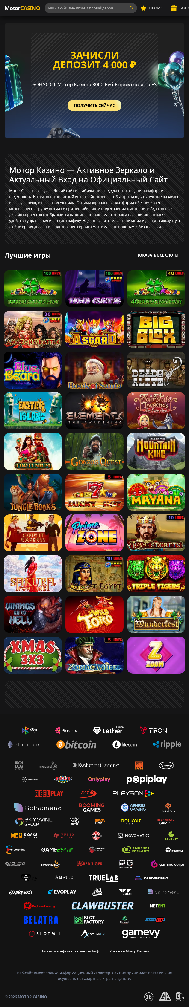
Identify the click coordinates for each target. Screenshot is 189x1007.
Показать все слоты (157, 255)
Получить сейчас (94, 105)
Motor (22, 8)
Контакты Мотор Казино (129, 951)
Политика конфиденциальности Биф (70, 951)
